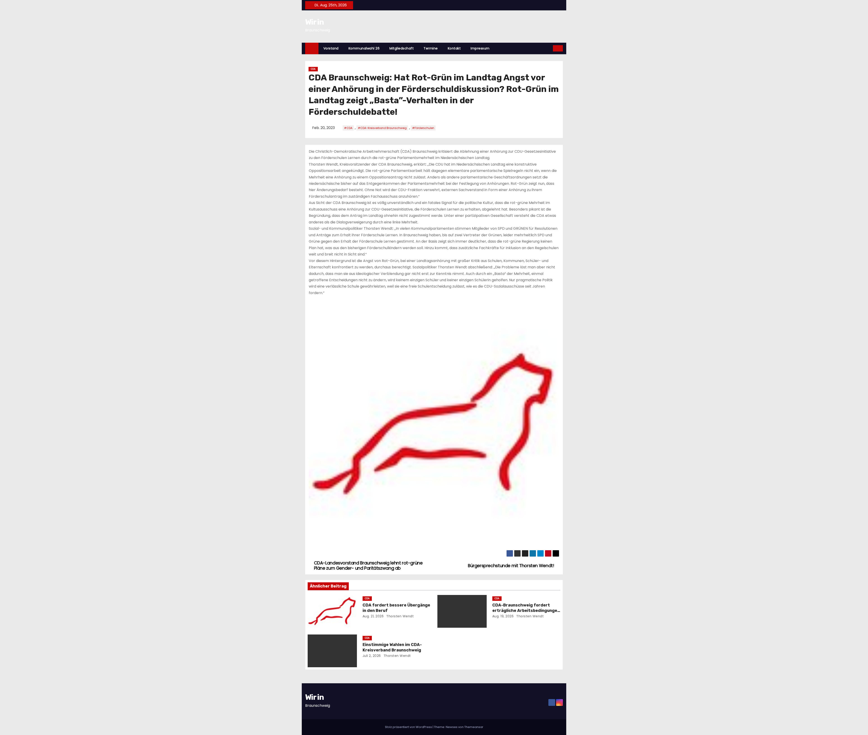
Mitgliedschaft (401, 48)
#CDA (348, 128)
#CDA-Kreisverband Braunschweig (382, 128)
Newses (452, 727)
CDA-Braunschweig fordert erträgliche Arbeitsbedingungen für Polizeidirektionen (526, 610)
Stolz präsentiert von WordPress (409, 727)
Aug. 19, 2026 (503, 616)
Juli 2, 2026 (372, 655)
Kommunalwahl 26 (364, 48)
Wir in (314, 22)
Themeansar (473, 727)
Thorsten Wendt (399, 616)
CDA (313, 69)
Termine (431, 48)
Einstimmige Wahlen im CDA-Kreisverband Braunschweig (392, 647)
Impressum (480, 48)
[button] (549, 48)
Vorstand (331, 48)
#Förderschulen (423, 128)
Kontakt (454, 48)
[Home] (311, 48)
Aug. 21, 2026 (373, 616)
